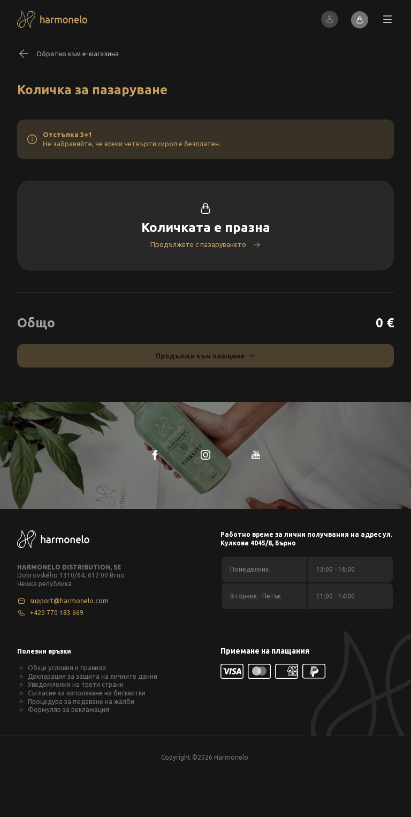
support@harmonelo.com (69, 600)
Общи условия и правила (67, 667)
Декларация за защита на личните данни (92, 676)
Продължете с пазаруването (198, 244)
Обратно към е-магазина (77, 53)
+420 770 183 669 (56, 612)
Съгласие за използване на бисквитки (87, 692)
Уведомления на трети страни (76, 684)
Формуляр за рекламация (68, 709)
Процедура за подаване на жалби (81, 701)
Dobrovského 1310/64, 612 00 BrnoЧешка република (71, 579)
